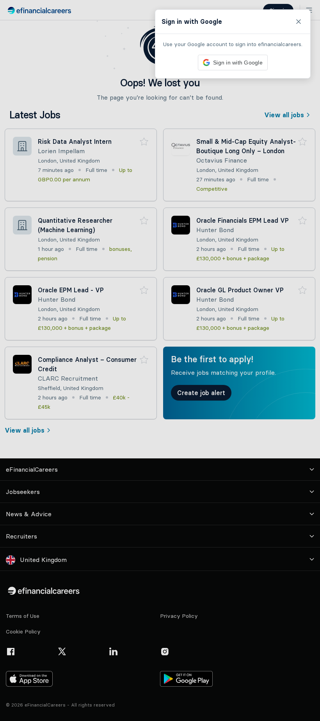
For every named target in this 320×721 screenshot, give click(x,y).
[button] (160, 360)
